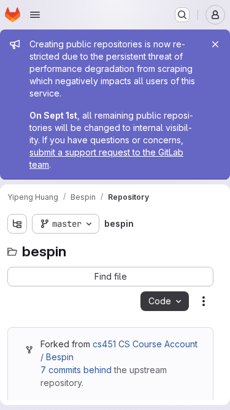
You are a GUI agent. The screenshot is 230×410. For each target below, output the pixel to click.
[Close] (215, 44)
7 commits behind (76, 370)
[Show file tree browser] (17, 224)
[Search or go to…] (182, 14)
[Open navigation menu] (35, 15)
